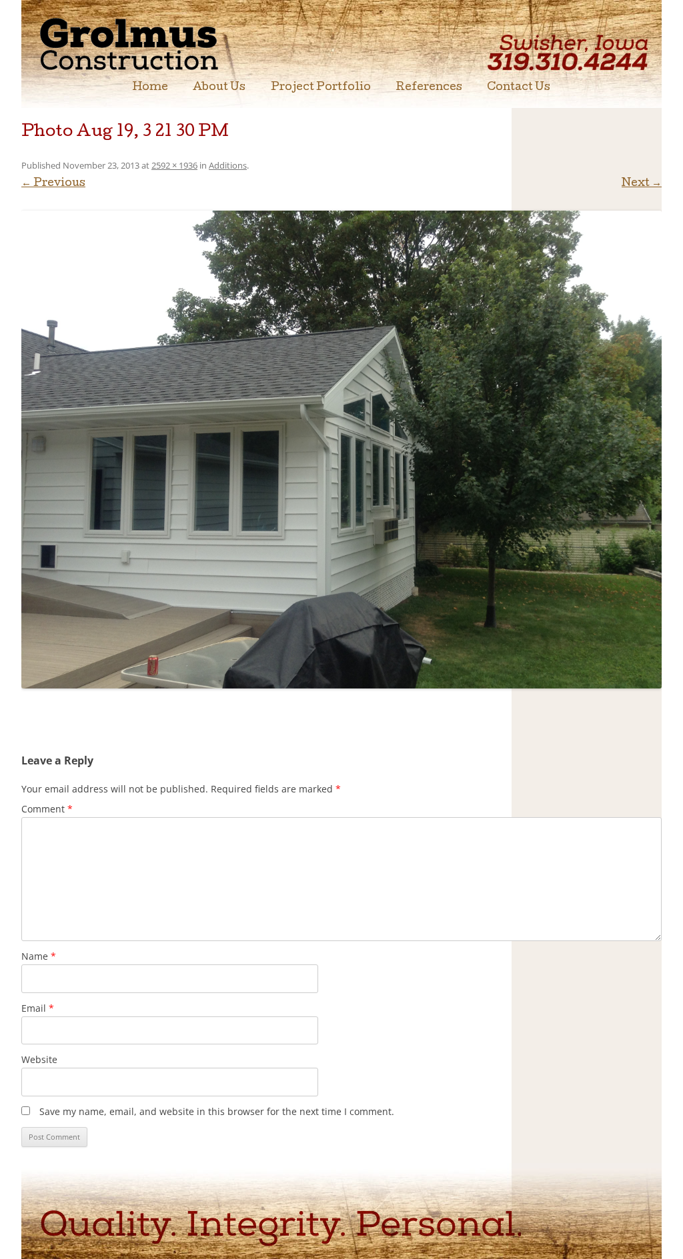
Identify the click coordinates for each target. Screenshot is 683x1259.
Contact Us (518, 88)
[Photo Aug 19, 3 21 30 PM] (341, 449)
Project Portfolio (321, 88)
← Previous (53, 184)
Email (37, 1008)
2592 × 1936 (174, 165)
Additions (228, 165)
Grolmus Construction (151, 43)
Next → (642, 184)
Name (38, 956)
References (429, 88)
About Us (219, 88)
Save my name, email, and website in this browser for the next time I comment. (216, 1111)
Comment (47, 808)
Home (150, 88)
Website (39, 1059)
